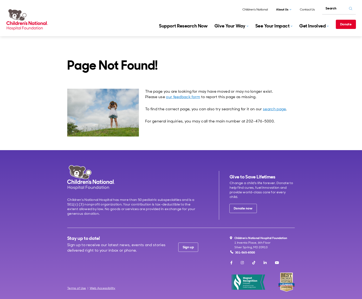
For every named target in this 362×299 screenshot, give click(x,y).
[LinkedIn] (265, 263)
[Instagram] (242, 263)
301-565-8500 (245, 252)
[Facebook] (231, 263)
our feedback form (183, 96)
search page (274, 109)
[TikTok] (253, 263)
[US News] (286, 282)
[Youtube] (277, 263)
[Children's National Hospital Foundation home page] (28, 19)
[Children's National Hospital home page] (91, 177)
